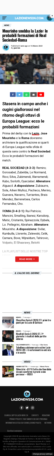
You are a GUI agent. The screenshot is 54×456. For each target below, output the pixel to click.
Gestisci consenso (14, 430)
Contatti (35, 415)
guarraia (17, 48)
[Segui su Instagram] (32, 408)
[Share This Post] (26, 94)
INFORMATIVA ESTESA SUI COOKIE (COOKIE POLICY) (23, 422)
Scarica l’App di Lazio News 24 (16, 415)
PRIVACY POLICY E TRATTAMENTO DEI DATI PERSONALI (28, 419)
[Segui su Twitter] (27, 408)
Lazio (35, 133)
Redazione (46, 415)
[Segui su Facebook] (21, 408)
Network (47, 422)
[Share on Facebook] (13, 94)
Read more (25, 259)
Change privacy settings (42, 454)
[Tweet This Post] (19, 94)
